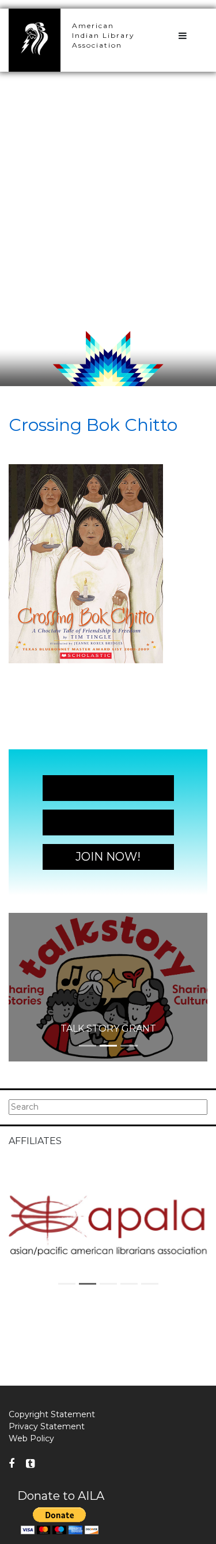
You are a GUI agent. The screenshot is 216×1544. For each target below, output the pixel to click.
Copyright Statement (52, 1414)
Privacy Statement (47, 1426)
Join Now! (108, 788)
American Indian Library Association (103, 35)
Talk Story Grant (108, 1028)
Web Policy (31, 1438)
